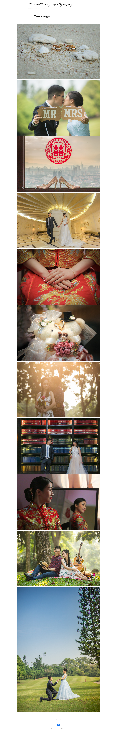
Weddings (30, 8)
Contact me (45, 8)
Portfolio (37, 8)
